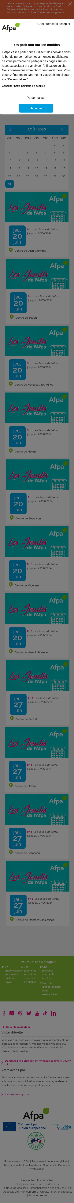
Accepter (36, 108)
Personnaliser (36, 97)
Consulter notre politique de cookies (23, 85)
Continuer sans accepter (53, 23)
